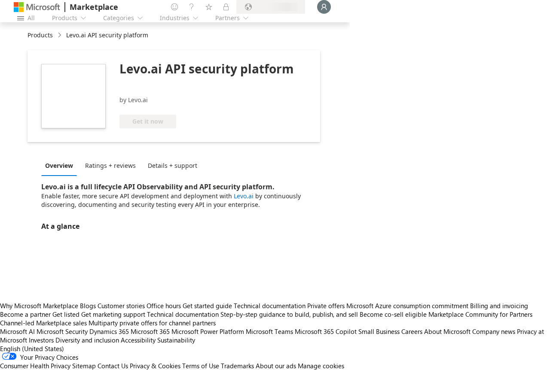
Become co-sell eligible (393, 314)
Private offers (326, 305)
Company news (493, 331)
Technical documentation (270, 305)
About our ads (276, 365)
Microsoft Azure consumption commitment (408, 305)
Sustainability (176, 340)
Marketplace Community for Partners (480, 314)
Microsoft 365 (150, 331)
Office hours (164, 305)
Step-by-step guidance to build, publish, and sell (289, 314)
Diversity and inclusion (87, 340)
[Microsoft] (37, 7)
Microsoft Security (62, 331)
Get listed (65, 314)
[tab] (61, 165)
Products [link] (40, 35)
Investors (41, 340)
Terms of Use (200, 365)
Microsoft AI (17, 331)
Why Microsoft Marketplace (39, 305)
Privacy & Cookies (155, 365)
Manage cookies (321, 365)
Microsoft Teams (269, 331)
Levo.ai (244, 196)
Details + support (172, 165)
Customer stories (121, 305)
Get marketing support (113, 314)
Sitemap (84, 365)
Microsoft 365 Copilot (326, 331)
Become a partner (25, 314)
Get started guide (207, 305)
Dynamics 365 (109, 331)
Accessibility (138, 340)
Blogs (88, 305)
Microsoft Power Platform (207, 331)
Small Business (379, 331)
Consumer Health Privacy (35, 365)
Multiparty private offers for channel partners (152, 322)
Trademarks (237, 365)
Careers (411, 331)
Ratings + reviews (110, 165)
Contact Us (113, 365)
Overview (59, 165)
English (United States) (32, 348)
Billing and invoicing (499, 305)
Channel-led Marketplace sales (43, 322)
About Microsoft (447, 331)
